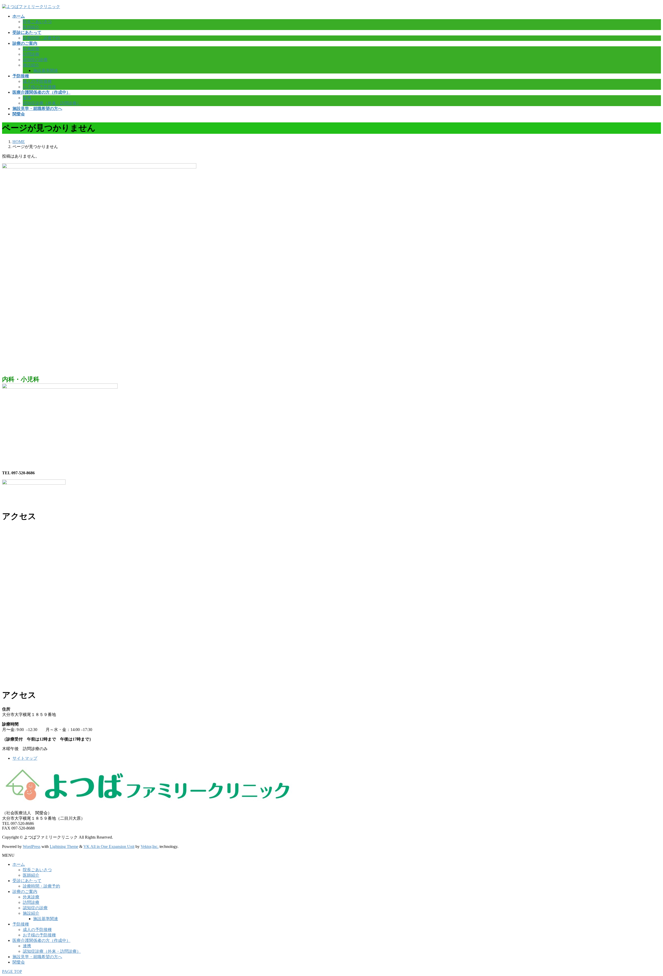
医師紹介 (31, 27)
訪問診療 (31, 54)
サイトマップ (24, 758)
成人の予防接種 (37, 81)
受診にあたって (26, 880)
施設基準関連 (45, 70)
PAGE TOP (12, 971)
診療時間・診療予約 (41, 38)
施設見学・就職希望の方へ (37, 957)
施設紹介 (31, 65)
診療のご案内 (24, 891)
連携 (27, 97)
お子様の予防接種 (39, 87)
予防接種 (20, 924)
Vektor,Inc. (149, 846)
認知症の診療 (35, 59)
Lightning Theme (64, 846)
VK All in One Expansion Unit (108, 846)
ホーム (18, 864)
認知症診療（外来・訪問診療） (52, 103)
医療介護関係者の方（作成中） (41, 940)
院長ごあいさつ (37, 21)
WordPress (31, 846)
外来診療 (31, 49)
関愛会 (18, 962)
